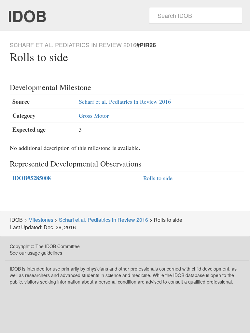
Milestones (40, 219)
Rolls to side (158, 178)
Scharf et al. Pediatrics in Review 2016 (125, 101)
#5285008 (31, 178)
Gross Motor (94, 115)
